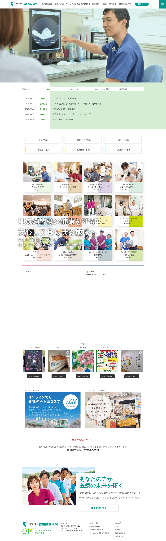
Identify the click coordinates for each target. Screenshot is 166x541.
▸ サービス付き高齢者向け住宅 (99, 533)
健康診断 (95, 4)
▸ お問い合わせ (119, 536)
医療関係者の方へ (125, 4)
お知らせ (74, 89)
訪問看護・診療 (83, 150)
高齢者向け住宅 (123, 150)
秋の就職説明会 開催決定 (64, 109)
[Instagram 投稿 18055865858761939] (107, 361)
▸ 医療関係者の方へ (120, 533)
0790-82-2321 (91, 450)
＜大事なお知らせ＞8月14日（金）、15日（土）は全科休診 (77, 104)
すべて (49, 89)
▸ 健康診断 (117, 523)
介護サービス (43, 150)
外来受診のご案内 (83, 140)
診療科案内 (43, 140)
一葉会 (104, 4)
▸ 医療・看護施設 (94, 526)
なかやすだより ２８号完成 (65, 98)
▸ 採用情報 (117, 530)
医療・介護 (59, 4)
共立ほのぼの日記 (102, 89)
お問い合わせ (141, 4)
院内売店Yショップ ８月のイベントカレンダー (72, 114)
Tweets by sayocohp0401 (95, 274)
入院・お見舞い (123, 140)
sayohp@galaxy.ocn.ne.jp (74, 530)
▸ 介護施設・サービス (96, 530)
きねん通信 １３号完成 (63, 119)
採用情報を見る (98, 508)
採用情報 (112, 4)
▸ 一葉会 (116, 526)
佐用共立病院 (47, 4)
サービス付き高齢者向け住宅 (78, 4)
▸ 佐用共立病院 (94, 523)
